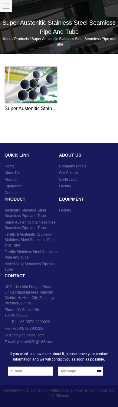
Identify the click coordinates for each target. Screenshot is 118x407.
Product (11, 179)
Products (21, 39)
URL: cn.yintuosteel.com (24, 335)
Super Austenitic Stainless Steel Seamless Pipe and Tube (31, 108)
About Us (12, 173)
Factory (65, 186)
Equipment (13, 186)
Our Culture (68, 173)
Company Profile (73, 166)
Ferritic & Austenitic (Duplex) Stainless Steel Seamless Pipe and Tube (30, 239)
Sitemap (62, 396)
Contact (11, 193)
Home (6, 39)
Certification (69, 179)
